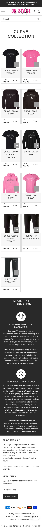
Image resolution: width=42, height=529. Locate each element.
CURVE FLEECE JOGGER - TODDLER (11, 238)
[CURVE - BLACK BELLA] (31, 99)
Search (26, 526)
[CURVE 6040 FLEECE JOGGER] (31, 223)
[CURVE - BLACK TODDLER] (10, 58)
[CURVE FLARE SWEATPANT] (10, 267)
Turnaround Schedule (11, 526)
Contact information (14, 517)
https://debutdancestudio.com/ (16, 458)
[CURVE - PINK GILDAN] (10, 183)
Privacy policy (14, 514)
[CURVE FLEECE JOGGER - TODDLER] (10, 223)
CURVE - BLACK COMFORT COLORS (11, 154)
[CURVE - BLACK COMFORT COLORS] (10, 139)
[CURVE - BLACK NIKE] (31, 139)
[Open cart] (39, 11)
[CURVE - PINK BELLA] (31, 183)
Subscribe (10, 496)
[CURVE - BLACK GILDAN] (10, 99)
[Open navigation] (4, 11)
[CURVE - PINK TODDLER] (31, 58)
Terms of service (27, 514)
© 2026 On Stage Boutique (21, 519)
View (15, 81)
